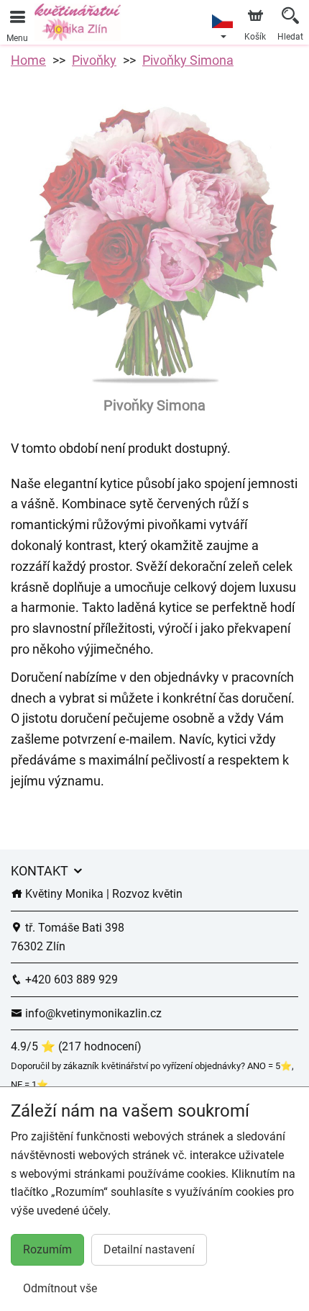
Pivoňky (94, 60)
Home (28, 60)
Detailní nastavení (149, 1249)
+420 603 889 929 (70, 979)
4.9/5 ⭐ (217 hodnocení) (76, 1046)
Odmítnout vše (60, 1288)
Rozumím (47, 1249)
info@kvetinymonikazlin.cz (92, 1013)
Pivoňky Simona (188, 60)
